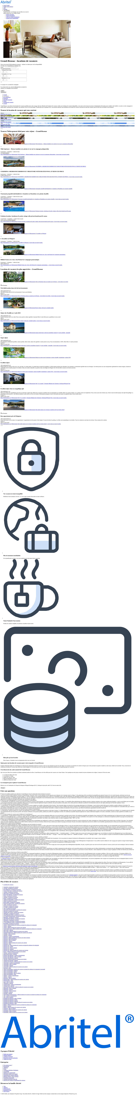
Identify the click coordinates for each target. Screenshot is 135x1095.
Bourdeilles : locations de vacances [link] (11, 923)
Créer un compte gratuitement (12, 17)
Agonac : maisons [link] (7, 926)
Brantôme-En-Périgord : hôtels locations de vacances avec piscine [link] (17, 1002)
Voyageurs (3, 68)
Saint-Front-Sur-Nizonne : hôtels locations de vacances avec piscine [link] (18, 987)
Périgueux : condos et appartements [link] (11, 936)
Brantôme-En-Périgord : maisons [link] (10, 1001)
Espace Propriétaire (10, 15)
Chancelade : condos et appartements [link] (11, 963)
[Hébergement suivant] (2, 266)
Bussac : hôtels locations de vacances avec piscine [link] (14, 951)
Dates (2, 67)
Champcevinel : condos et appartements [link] (12, 984)
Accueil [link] (5, 94)
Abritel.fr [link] (5, 1087)
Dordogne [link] (5, 98)
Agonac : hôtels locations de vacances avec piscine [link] (14, 927)
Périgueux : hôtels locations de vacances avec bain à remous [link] (16, 937)
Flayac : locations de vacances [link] (10, 896)
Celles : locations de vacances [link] (10, 904)
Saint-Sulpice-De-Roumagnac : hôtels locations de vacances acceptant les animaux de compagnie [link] (24, 994)
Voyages (5, 9)
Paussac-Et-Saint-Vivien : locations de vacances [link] (14, 903)
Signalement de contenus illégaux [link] (10, 1075)
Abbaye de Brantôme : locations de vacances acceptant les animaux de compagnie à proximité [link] (24, 969)
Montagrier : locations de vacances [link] (11, 920)
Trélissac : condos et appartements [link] (10, 975)
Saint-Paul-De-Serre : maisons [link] (10, 954)
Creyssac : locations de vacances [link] (10, 888)
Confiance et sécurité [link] (8, 1056)
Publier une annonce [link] (7, 1054)
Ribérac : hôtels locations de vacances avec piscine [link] (14, 1007)
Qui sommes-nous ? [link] (7, 1065)
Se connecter (6, 10)
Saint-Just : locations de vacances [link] (10, 911)
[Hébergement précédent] (1, 266)
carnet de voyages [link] (6, 858)
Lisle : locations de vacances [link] (9, 908)
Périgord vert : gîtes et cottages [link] (10, 947)
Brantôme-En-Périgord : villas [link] (10, 1003)
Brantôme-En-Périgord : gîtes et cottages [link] (12, 998)
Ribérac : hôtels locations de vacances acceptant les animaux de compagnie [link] (20, 1004)
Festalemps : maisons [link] (8, 992)
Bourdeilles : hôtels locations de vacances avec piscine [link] (15, 1012)
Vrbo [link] (4, 1086)
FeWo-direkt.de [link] (6, 1088)
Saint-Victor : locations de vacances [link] (11, 893)
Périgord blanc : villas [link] (8, 980)
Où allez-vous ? (4, 65)
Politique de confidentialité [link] (9, 1072)
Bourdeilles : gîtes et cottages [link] (9, 1011)
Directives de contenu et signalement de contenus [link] (14, 1080)
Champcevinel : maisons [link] (8, 985)
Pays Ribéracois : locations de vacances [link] (12, 889)
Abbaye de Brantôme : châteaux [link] (10, 970)
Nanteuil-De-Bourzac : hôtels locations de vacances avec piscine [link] (17, 932)
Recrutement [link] (6, 1066)
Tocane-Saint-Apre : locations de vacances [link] (12, 890)
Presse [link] (4, 1069)
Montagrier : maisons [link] (8, 989)
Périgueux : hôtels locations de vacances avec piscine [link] (15, 942)
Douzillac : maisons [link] (7, 993)
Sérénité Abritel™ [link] (74, 874)
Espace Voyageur (10, 14)
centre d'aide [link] (93, 871)
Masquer (3, 787)
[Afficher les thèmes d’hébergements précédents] (1, 128)
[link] (18, 18)
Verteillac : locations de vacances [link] (10, 897)
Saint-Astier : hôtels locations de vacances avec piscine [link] (15, 931)
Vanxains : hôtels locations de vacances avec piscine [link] (14, 959)
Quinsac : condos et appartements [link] (10, 952)
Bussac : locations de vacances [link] (10, 898)
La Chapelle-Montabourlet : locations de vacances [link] (14, 916)
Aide (4, 8)
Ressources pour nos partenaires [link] (10, 1058)
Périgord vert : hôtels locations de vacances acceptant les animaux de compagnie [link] (21, 945)
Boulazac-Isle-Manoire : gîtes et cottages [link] (12, 956)
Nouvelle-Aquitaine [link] (7, 99)
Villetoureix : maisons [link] (8, 983)
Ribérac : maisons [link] (7, 1006)
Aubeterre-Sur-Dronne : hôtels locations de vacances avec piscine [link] (17, 961)
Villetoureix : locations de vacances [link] (11, 913)
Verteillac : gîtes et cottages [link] (9, 933)
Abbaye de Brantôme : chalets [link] (10, 971)
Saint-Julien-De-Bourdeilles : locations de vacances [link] (14, 909)
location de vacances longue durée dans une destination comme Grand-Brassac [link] (20, 866)
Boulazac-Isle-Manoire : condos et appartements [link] (14, 955)
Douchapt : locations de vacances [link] (10, 906)
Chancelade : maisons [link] (8, 965)
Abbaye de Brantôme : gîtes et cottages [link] (12, 973)
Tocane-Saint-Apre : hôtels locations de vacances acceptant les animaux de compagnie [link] (22, 928)
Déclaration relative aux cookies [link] (10, 1074)
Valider (2, 90)
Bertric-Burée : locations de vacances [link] (11, 902)
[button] (67, 882)
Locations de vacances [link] (8, 102)
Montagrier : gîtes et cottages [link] (9, 988)
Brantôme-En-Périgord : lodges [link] (10, 999)
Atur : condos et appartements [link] (10, 995)
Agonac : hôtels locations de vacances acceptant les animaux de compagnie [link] (20, 925)
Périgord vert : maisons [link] (8, 949)
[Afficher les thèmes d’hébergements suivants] (2, 128)
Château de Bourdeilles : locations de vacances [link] (13, 899)
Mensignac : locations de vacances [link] (11, 917)
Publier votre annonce (8, 6)
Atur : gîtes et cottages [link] (8, 997)
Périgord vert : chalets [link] (8, 946)
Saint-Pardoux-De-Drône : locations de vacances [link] (14, 921)
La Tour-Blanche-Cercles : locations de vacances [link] (14, 922)
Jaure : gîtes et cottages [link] (8, 982)
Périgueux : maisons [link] (7, 941)
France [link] (4, 101)
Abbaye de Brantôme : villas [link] (9, 974)
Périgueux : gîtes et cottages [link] (9, 940)
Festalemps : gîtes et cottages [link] (9, 990)
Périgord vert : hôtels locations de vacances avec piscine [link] (15, 950)
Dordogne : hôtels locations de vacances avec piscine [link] (15, 1009)
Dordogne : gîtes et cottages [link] (9, 1008)
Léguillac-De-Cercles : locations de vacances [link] (13, 912)
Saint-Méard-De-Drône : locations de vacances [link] (13, 914)
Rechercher (3, 92)
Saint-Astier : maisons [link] (8, 930)
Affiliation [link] (5, 1067)
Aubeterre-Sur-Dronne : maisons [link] (10, 960)
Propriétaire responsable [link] (8, 1077)
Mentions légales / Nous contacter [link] (10, 1076)
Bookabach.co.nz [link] (7, 1090)
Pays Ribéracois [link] (6, 97)
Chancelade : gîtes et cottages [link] (9, 964)
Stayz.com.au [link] (6, 1091)
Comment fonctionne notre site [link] (10, 1079)
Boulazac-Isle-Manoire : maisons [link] (10, 958)
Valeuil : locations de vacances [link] (10, 901)
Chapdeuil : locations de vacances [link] (10, 887)
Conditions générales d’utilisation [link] (10, 1070)
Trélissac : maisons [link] (7, 976)
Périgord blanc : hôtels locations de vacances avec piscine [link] (16, 979)
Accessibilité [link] (6, 1071)
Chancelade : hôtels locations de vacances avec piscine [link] (15, 966)
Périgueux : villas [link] (7, 944)
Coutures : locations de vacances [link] (10, 892)
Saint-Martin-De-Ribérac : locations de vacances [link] (14, 918)
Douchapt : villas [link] (7, 968)
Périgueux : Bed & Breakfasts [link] (10, 939)
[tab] (8, 884)
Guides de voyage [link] (7, 1059)
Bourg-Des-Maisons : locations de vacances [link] (13, 894)
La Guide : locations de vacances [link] (10, 907)
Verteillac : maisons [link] (7, 935)
